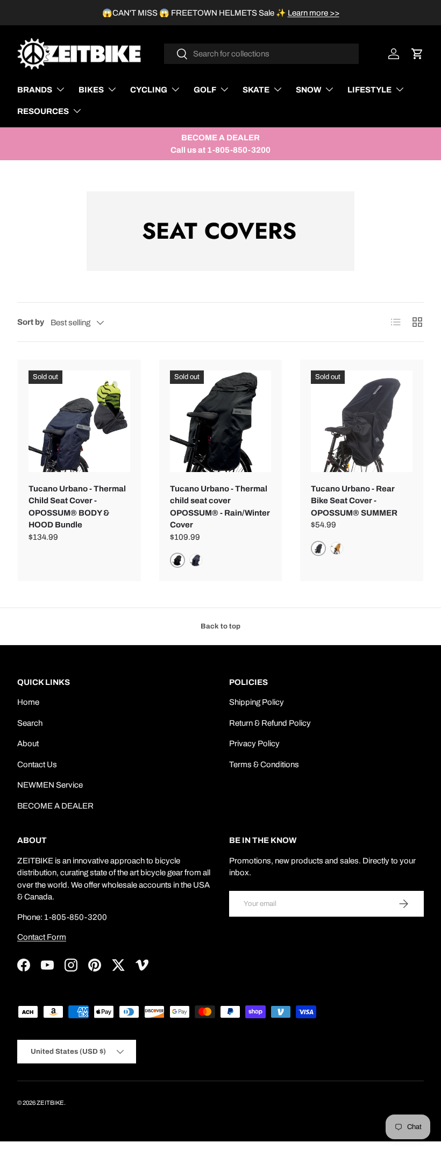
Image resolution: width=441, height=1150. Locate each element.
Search (29, 723)
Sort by (30, 322)
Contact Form (41, 937)
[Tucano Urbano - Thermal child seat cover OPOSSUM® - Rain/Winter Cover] (221, 421)
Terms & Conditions (264, 764)
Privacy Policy (254, 743)
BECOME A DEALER (55, 806)
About (28, 743)
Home (28, 702)
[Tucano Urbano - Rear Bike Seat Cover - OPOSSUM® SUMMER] (361, 421)
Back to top (220, 626)
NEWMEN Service (50, 785)
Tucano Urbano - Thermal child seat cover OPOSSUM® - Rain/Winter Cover (220, 507)
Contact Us (37, 764)
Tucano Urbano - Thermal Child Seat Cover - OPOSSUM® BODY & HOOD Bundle (77, 507)
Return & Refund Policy (270, 723)
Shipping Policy (256, 702)
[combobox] (261, 54)
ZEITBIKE (50, 1102)
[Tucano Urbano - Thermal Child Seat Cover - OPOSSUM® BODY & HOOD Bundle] (79, 421)
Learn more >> (313, 13)
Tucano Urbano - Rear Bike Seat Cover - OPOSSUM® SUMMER (354, 500)
